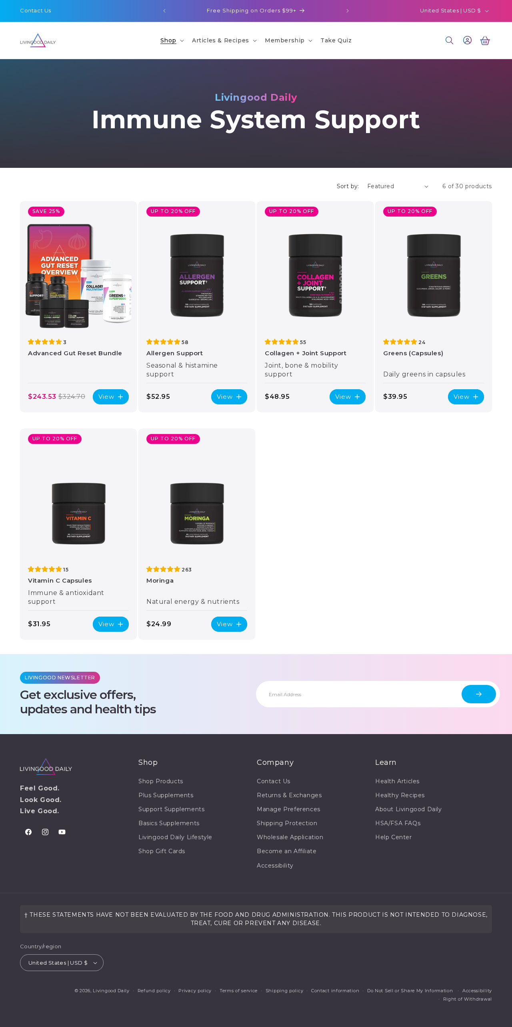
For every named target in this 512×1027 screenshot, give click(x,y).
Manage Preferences (288, 809)
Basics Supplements (169, 823)
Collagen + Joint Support (305, 353)
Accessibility (275, 865)
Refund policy (154, 990)
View (106, 396)
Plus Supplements (166, 795)
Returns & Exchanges (289, 795)
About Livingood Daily (408, 809)
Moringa (160, 580)
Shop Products (160, 781)
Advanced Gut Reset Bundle (75, 353)
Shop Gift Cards (161, 851)
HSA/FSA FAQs (397, 823)
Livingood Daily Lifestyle (175, 837)
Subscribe (479, 694)
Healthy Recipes (400, 795)
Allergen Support (174, 353)
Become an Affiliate (286, 851)
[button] (171, 40)
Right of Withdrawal (467, 999)
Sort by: (348, 186)
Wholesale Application (290, 837)
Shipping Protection (287, 823)
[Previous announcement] (164, 10)
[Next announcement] (347, 10)
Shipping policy (285, 990)
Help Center (393, 837)
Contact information (335, 990)
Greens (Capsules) (413, 353)
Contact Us (35, 10)
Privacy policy (195, 990)
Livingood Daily (111, 990)
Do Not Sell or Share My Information (410, 990)
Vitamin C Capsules (60, 580)
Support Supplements (171, 809)
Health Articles (397, 781)
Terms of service (239, 990)
